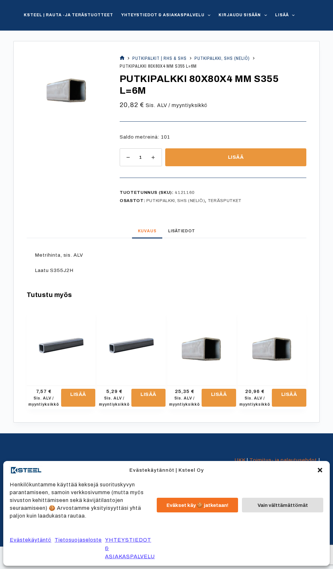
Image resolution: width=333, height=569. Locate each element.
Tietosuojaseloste (78, 540)
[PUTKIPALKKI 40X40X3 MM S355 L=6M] (61, 343)
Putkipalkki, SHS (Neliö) (175, 200)
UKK (239, 460)
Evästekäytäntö (30, 540)
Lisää (282, 15)
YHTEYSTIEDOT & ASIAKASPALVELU (163, 15)
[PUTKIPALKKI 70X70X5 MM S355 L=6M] (272, 343)
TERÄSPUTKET (225, 200)
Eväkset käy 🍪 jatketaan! (197, 505)
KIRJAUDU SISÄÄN (240, 15)
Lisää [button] (78, 394)
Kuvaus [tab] (147, 231)
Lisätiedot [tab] (181, 231)
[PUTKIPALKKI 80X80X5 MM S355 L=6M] (201, 343)
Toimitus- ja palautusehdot (283, 460)
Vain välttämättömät (283, 505)
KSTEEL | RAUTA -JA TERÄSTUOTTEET (68, 15)
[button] (320, 470)
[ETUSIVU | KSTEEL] (122, 58)
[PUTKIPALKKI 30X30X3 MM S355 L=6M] (131, 343)
